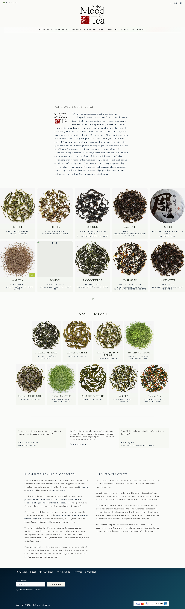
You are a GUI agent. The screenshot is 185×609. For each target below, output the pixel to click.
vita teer (101, 124)
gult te (76, 515)
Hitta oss (77, 572)
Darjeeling (85, 128)
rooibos (58, 128)
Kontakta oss (63, 572)
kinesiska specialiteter (61, 503)
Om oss (91, 29)
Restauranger (46, 572)
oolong (92, 124)
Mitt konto (139, 29)
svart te (27, 518)
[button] (5, 2)
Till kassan (122, 29)
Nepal (95, 128)
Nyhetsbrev (21, 580)
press (33, 572)
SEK (15, 2)
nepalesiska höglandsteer (35, 503)
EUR (10, 2)
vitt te (66, 515)
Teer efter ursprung (69, 29)
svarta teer (82, 124)
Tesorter (44, 29)
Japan (76, 128)
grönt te (59, 515)
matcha (118, 124)
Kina (69, 128)
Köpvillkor (22, 572)
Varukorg (105, 29)
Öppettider (90, 572)
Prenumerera (56, 584)
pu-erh (110, 124)
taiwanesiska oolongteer (70, 499)
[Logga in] (181, 3)
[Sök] (170, 3)
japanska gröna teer (33, 499)
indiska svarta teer (51, 499)
